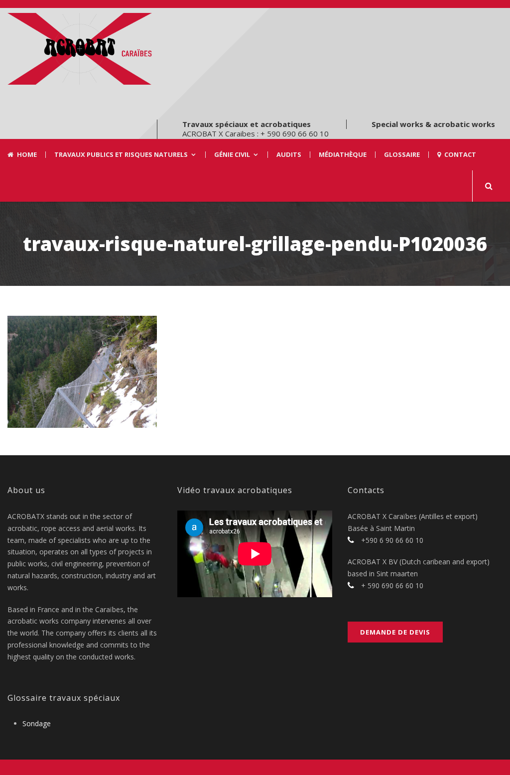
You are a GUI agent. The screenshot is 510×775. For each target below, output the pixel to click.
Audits (288, 154)
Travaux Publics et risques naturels (121, 154)
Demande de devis (395, 632)
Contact (460, 154)
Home (27, 154)
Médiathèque (343, 154)
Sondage (36, 723)
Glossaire (402, 154)
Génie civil (232, 154)
